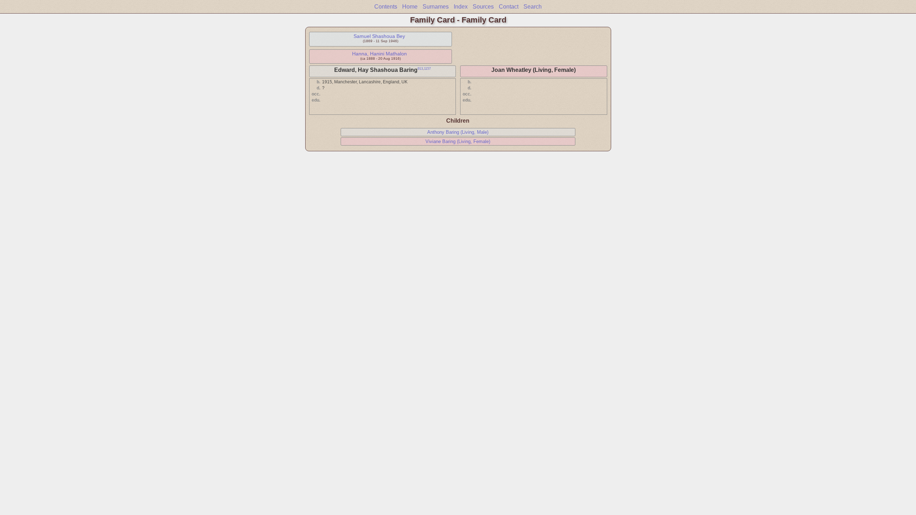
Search (532, 7)
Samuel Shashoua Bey (379, 36)
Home (410, 7)
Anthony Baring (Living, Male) (457, 132)
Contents (385, 7)
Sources (483, 7)
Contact (508, 7)
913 (420, 68)
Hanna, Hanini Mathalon (379, 54)
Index (461, 7)
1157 (427, 68)
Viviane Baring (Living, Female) (457, 141)
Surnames (436, 7)
